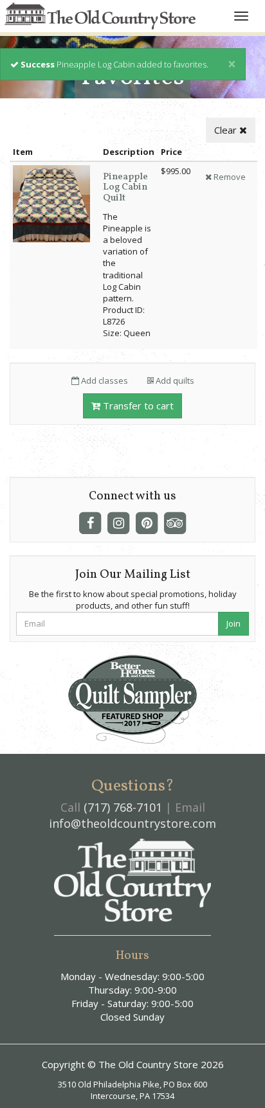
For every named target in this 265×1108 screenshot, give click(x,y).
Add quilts (174, 380)
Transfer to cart (137, 405)
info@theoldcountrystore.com (132, 823)
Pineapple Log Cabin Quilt (125, 187)
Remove (229, 177)
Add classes (103, 380)
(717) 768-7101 (123, 807)
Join (233, 623)
